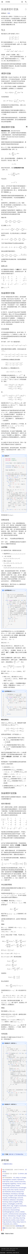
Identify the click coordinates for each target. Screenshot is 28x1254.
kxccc (10, 1218)
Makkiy (4, 1206)
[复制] (25, 458)
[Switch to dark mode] (22, 1)
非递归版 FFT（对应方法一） (10, 1043)
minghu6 (16, 1206)
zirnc (11, 1224)
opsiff (14, 1208)
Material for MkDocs (10, 1250)
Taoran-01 (23, 1222)
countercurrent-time (20, 1181)
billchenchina (14, 1187)
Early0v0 (14, 1179)
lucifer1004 (19, 1204)
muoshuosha (22, 1206)
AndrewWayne (6, 1193)
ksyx (7, 1218)
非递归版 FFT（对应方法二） (10, 1104)
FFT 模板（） (14, 1154)
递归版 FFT (6, 455)
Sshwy (14, 1222)
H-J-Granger (23, 1177)
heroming (5, 1202)
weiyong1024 (22, 1214)
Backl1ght (21, 1193)
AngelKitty (13, 1183)
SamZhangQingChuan (8, 1212)
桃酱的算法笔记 (8, 1164)
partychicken (6, 1210)
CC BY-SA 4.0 (19, 1226)
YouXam (4, 1216)
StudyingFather (6, 1179)
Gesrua (4, 1189)
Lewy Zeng (15, 1218)
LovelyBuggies (11, 1204)
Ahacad (13, 1191)
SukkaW (22, 1212)
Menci (8, 1206)
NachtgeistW (6, 1183)
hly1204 (16, 1189)
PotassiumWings (15, 1210)
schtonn (17, 1212)
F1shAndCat (5, 1200)
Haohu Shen (10, 1189)
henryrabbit (20, 1200)
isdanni (10, 1202)
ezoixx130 (20, 1198)
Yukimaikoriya (12, 1216)
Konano (4, 1204)
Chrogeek (10, 1195)
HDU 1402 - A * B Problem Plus (16, 1154)
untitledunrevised (13, 1214)
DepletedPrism (22, 1195)
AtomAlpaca (14, 1193)
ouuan (11, 1181)
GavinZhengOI (22, 1187)
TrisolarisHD (5, 1187)
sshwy (17, 1177)
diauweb (4, 1198)
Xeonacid (22, 1189)
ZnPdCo (15, 1224)
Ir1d (14, 1177)
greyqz (13, 1185)
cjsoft (15, 1195)
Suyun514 (5, 1214)
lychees (13, 1220)
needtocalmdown (7, 1208)
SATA (3, 1228)
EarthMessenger (12, 1198)
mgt (12, 1206)
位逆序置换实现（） (10, 591)
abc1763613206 (6, 1191)
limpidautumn (6, 1220)
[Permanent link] (6, 30)
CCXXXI (24, 1183)
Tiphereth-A (20, 1179)
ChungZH (18, 1216)
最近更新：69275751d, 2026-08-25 (9, 1252)
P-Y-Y (18, 1208)
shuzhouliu (9, 1222)
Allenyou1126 (20, 1191)
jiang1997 (15, 1202)
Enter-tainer (5, 1181)
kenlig (20, 1202)
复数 (8, 13)
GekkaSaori (13, 1200)
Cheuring (4, 1195)
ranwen (18, 1185)
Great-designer (6, 1185)
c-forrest (18, 1183)
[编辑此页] (26, 9)
